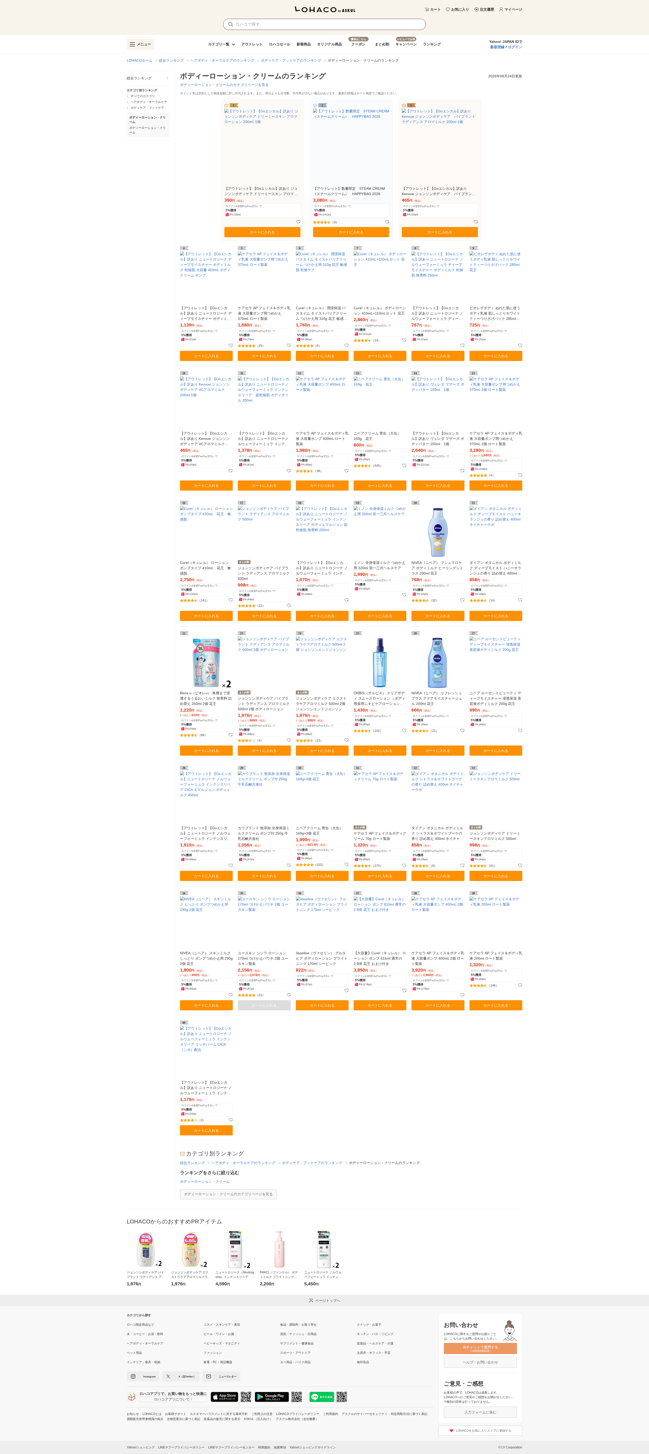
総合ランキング (171, 60)
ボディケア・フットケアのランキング (291, 60)
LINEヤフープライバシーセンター (231, 1447)
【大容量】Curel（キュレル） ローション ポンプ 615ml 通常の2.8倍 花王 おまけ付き (380, 958)
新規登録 (497, 47)
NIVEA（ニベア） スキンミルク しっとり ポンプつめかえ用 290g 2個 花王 (206, 958)
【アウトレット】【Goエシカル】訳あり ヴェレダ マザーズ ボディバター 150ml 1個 (437, 438)
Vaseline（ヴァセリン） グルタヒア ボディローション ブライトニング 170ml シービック (322, 958)
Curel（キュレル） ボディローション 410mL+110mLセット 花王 (380, 310)
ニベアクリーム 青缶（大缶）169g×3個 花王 (319, 830)
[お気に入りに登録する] (298, 222)
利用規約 (264, 1447)
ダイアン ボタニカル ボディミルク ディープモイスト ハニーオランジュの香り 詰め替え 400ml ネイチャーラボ (495, 568)
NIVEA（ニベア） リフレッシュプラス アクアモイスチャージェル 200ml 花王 (436, 698)
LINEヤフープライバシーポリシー (181, 1447)
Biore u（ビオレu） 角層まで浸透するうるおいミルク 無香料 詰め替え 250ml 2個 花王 (206, 698)
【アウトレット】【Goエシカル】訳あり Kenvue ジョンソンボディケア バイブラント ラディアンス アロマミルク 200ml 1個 (438, 191)
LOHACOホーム (139, 60)
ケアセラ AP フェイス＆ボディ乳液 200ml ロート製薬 (496, 955)
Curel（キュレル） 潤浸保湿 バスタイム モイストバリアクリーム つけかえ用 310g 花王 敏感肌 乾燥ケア (321, 313)
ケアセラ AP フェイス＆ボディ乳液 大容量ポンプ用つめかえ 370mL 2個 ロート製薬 (496, 438)
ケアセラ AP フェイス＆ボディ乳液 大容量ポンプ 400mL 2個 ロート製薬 (437, 958)
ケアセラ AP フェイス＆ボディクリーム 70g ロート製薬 (380, 836)
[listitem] (148, 78)
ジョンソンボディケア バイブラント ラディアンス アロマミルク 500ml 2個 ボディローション (264, 703)
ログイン (515, 47)
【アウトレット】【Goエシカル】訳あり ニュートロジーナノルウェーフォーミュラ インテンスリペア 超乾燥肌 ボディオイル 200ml (263, 439)
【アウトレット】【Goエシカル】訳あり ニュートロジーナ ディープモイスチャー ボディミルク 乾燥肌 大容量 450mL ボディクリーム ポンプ (206, 313)
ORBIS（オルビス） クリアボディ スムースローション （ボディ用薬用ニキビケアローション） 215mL (379, 698)
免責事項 (280, 1447)
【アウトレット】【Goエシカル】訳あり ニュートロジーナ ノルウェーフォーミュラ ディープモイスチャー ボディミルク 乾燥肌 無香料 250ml (437, 313)
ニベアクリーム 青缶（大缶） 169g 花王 (377, 436)
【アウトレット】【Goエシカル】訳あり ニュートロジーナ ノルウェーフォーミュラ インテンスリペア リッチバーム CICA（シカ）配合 (206, 1088)
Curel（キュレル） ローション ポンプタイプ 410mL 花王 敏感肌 (205, 568)
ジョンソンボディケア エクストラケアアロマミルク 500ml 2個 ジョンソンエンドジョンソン (321, 703)
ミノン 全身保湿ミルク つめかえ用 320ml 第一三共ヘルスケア (379, 565)
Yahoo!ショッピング (141, 1447)
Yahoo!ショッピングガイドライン (313, 1447)
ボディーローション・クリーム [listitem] (147, 130)
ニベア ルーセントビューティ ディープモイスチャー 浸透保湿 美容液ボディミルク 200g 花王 (495, 698)
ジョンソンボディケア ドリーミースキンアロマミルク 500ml (495, 836)
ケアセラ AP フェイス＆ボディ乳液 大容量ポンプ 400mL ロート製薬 (322, 438)
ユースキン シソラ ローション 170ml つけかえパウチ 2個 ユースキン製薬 (263, 958)
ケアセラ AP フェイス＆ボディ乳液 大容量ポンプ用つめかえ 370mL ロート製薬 (264, 313)
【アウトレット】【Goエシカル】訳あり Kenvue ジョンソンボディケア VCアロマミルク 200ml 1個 (205, 439)
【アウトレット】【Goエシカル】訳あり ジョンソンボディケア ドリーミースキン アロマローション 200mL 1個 (261, 191)
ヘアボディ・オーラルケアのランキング (222, 60)
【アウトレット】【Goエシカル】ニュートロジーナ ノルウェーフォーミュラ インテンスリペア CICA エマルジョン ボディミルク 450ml (205, 833)
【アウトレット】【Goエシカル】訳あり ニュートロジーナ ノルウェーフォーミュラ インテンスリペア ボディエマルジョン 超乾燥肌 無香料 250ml (322, 568)
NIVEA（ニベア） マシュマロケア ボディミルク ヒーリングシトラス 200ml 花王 (437, 568)
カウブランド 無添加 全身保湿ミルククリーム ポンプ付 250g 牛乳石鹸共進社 (264, 833)
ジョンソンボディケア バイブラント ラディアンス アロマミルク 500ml (264, 573)
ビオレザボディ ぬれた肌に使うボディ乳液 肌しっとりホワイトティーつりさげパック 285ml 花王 (495, 313)
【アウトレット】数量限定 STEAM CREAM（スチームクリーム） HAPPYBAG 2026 (349, 191)
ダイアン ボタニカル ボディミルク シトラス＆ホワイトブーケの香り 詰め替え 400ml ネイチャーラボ (437, 833)
